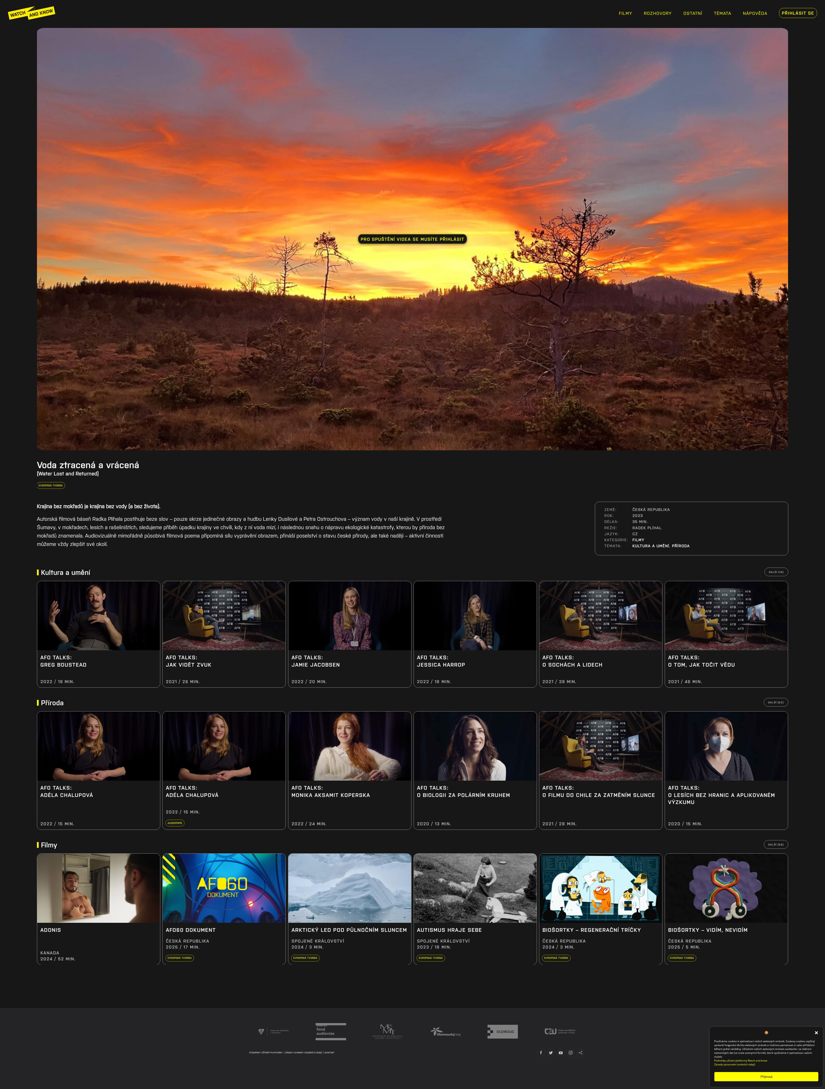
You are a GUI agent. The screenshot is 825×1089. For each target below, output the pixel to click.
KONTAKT (330, 1052)
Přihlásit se (798, 12)
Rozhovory (658, 13)
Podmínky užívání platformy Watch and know (740, 1060)
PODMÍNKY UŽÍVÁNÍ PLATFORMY (266, 1052)
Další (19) (776, 571)
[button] (816, 1032)
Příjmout (766, 1076)
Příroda (681, 545)
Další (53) (776, 702)
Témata (722, 13)
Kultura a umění (650, 545)
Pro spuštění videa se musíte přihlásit (412, 239)
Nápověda (755, 13)
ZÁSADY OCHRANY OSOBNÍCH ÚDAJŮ (303, 1052)
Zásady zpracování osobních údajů (734, 1064)
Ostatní (692, 13)
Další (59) (776, 844)
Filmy (625, 13)
